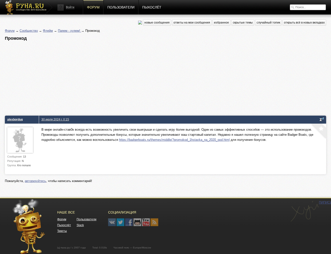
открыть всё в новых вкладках (304, 22)
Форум (93, 7)
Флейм (48, 30)
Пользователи (120, 7)
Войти (70, 7)
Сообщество (29, 30)
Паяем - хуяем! (69, 30)
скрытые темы (243, 22)
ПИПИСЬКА (304, 211)
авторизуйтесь (35, 181)
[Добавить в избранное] (318, 132)
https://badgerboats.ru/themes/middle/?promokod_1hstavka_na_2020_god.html (174, 140)
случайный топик (268, 22)
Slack (80, 225)
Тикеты (62, 231)
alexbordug (15, 119)
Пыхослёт (151, 7)
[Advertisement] (150, 77)
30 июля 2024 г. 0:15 (55, 119)
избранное (221, 22)
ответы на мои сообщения (191, 22)
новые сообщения (157, 22)
